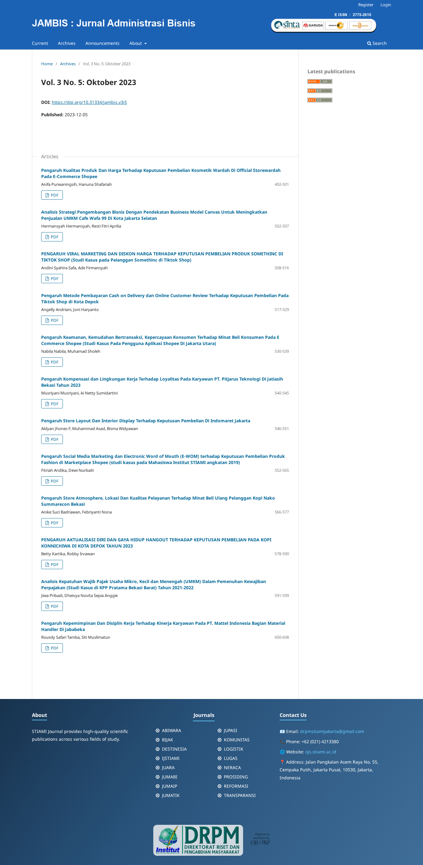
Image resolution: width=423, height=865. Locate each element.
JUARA (168, 767)
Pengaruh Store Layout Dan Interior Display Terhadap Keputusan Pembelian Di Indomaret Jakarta (145, 421)
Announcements (102, 43)
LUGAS (231, 758)
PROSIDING (236, 777)
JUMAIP (169, 786)
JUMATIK (171, 795)
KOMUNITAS (237, 740)
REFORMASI (236, 786)
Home (47, 63)
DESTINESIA (174, 749)
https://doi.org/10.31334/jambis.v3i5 (89, 102)
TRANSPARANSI (240, 795)
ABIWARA (171, 730)
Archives (67, 43)
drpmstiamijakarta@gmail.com (332, 731)
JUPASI (230, 730)
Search (379, 43)
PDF (54, 195)
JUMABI (169, 777)
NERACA (232, 767)
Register (365, 4)
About (136, 43)
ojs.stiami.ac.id (320, 752)
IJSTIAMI (171, 758)
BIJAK (167, 740)
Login (386, 4)
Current (40, 43)
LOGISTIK (233, 749)
